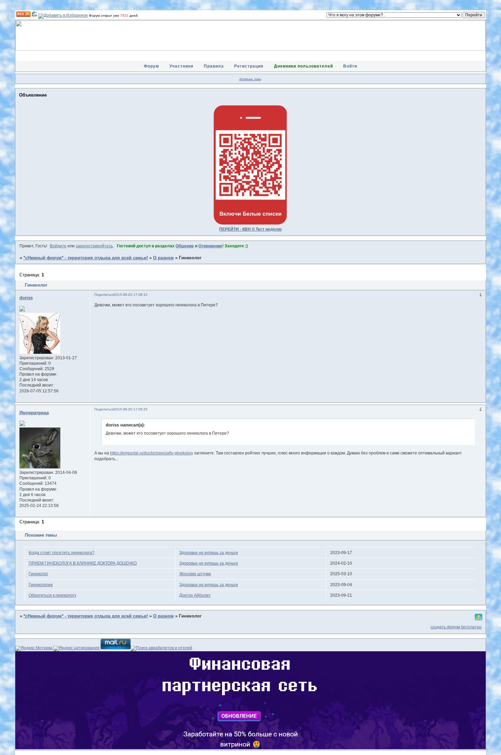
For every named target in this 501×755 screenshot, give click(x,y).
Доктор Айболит (195, 595)
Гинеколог (38, 574)
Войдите (58, 246)
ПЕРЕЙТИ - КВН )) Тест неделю (250, 229)
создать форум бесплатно (456, 627)
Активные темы (250, 79)
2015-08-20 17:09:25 (131, 409)
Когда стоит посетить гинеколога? (61, 553)
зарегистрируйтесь (94, 246)
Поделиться (104, 294)
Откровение (210, 246)
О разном (163, 258)
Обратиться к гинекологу (52, 595)
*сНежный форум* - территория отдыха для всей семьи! (86, 258)
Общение (185, 246)
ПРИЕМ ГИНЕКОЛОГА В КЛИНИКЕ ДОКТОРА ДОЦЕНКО (83, 563)
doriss (26, 297)
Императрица (34, 412)
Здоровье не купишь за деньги (208, 553)
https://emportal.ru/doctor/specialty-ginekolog (151, 453)
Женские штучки (195, 574)
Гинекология (41, 585)
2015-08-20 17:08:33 (131, 294)
